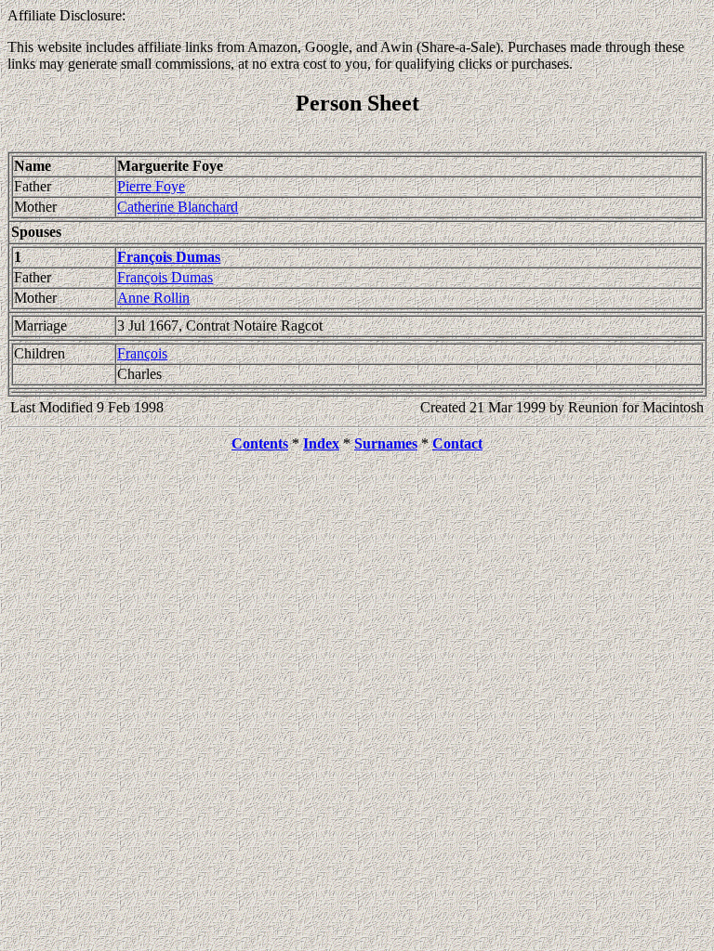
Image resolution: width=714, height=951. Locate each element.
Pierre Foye (151, 186)
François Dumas (165, 277)
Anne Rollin (153, 298)
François (142, 353)
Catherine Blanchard (177, 207)
